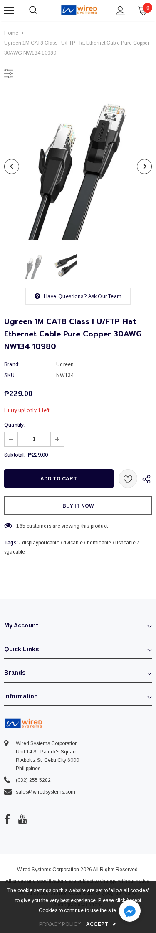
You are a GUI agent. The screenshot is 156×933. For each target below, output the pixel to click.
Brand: (12, 364)
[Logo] (79, 10)
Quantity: (14, 425)
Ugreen (65, 364)
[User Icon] (120, 10)
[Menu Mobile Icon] (9, 10)
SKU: (10, 375)
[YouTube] (22, 819)
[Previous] (11, 166)
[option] (78, 166)
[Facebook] (7, 819)
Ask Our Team (104, 296)
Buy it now (78, 506)
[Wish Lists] (128, 478)
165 (20, 526)
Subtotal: (14, 455)
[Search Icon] (41, 10)
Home (11, 33)
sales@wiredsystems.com (45, 792)
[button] (130, 912)
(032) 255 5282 (33, 780)
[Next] (144, 166)
